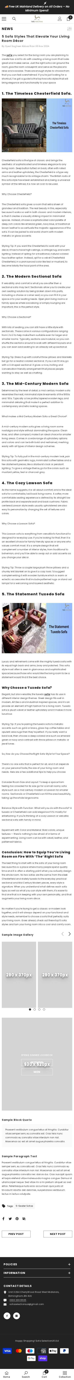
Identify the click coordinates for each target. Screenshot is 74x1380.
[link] (19, 975)
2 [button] (35, 1009)
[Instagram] (16, 1315)
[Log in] (60, 19)
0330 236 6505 (18, 1300)
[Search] (14, 19)
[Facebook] (3, 1218)
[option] (37, 7)
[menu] (4, 19)
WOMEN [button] (37, 1062)
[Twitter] (10, 1218)
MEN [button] (37, 1072)
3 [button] (39, 1009)
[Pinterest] (17, 1218)
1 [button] (30, 1009)
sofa (9, 55)
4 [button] (44, 1009)
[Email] (24, 1218)
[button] (69, 934)
